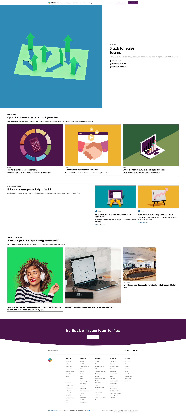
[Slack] (52, 3)
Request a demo (121, 3)
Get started (133, 3)
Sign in (111, 3)
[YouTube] (134, 350)
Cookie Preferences (72, 410)
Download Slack (52, 410)
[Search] (107, 3)
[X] (131, 350)
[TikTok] (137, 350)
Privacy (60, 410)
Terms (65, 410)
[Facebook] (128, 350)
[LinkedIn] (121, 350)
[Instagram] (124, 350)
